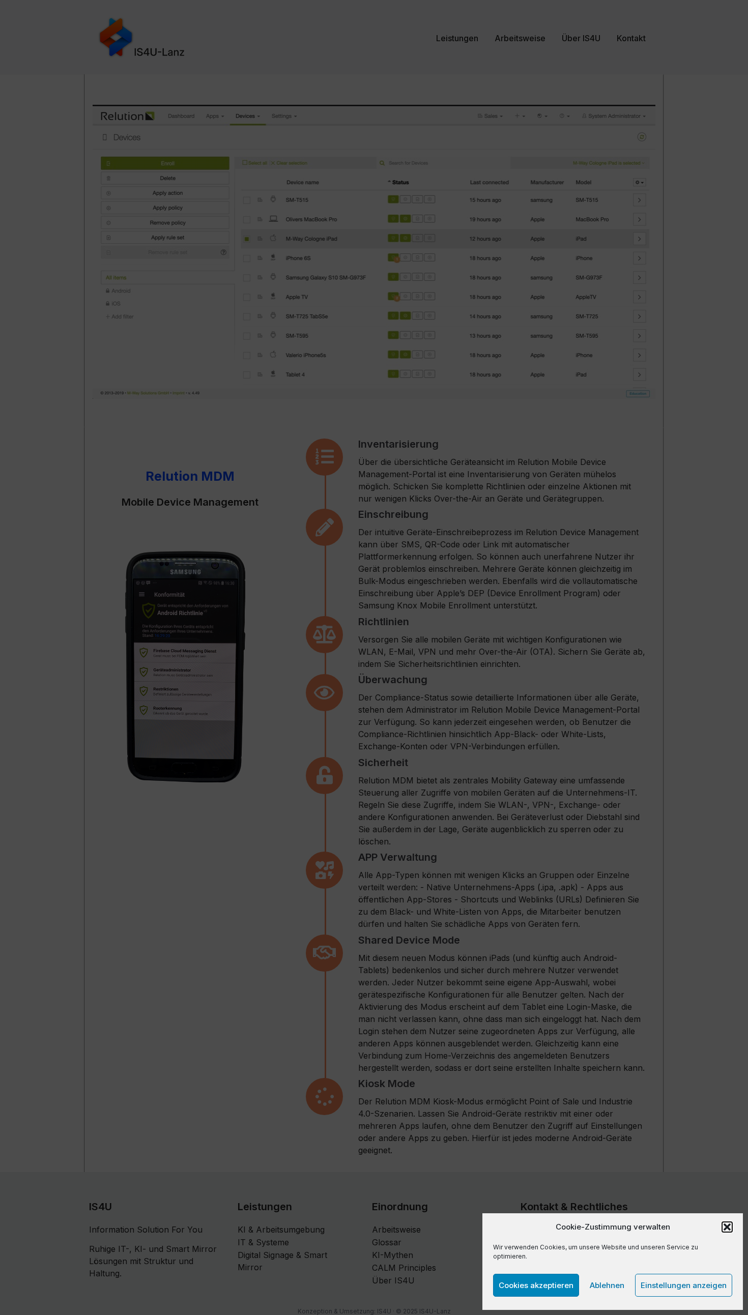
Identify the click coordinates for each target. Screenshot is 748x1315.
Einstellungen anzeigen (684, 1285)
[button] (727, 1227)
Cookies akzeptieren (536, 1285)
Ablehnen (607, 1285)
